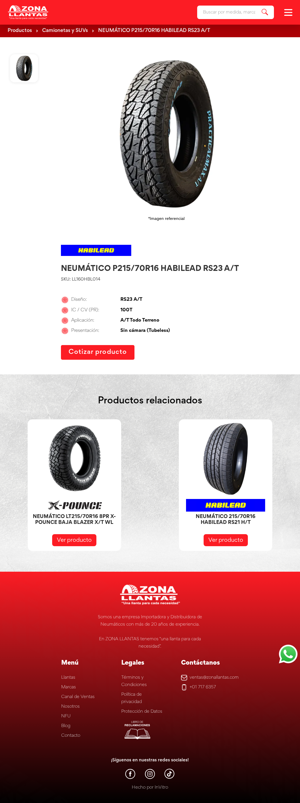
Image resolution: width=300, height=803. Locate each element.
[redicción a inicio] (28, 12)
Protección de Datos (141, 711)
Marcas (68, 687)
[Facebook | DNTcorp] (130, 778)
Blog (65, 726)
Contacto (70, 736)
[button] (24, 141)
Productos (20, 30)
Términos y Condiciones (134, 681)
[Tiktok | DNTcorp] (169, 778)
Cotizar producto (98, 352)
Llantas (68, 677)
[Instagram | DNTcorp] (150, 778)
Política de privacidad (131, 698)
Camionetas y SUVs (65, 30)
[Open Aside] (288, 12)
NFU (66, 716)
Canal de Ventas (78, 697)
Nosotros (70, 706)
